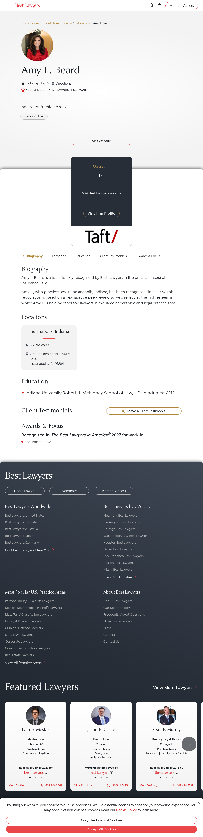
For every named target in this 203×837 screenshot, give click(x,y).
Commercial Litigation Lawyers (27, 648)
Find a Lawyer (30, 23)
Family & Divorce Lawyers (24, 621)
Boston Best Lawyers (118, 563)
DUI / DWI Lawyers (19, 635)
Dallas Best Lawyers (117, 549)
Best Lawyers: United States (24, 515)
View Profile (16, 785)
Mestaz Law (35, 739)
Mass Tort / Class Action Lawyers (28, 614)
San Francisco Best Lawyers (123, 556)
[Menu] (7, 5)
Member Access (114, 491)
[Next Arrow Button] (189, 744)
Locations (59, 256)
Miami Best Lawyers (117, 569)
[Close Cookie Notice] (198, 802)
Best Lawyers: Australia (21, 529)
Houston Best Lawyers (119, 542)
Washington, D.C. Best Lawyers (125, 536)
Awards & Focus (148, 256)
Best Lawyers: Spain (19, 536)
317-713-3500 (39, 345)
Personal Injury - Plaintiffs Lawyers (29, 601)
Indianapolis (82, 23)
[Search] (152, 5)
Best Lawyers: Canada (21, 522)
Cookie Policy (126, 810)
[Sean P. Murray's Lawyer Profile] (166, 721)
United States (50, 23)
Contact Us (111, 641)
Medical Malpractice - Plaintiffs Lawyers (33, 608)
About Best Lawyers (117, 601)
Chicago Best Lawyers (119, 529)
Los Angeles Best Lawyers (121, 522)
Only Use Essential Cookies (101, 820)
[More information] (46, 772)
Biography (35, 256)
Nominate (69, 491)
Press (107, 628)
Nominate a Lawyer (117, 621)
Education (83, 256)
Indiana (67, 23)
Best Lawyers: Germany (22, 542)
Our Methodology (116, 608)
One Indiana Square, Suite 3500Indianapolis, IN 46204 (50, 359)
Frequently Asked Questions (124, 614)
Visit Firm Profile (101, 213)
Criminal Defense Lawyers (24, 628)
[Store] (159, 5)
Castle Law (101, 739)
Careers (109, 635)
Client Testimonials (113, 256)
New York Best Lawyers (120, 515)
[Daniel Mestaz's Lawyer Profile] (35, 721)
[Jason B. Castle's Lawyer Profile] (101, 721)
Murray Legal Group (166, 739)
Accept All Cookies (101, 829)
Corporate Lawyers (19, 641)
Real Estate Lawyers (19, 655)
